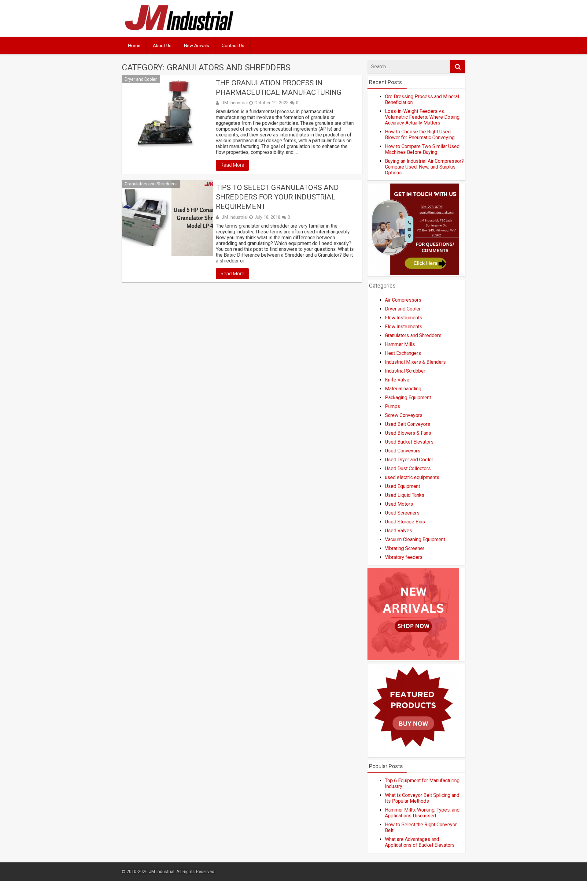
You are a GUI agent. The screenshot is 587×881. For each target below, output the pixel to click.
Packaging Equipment (408, 397)
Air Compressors (403, 300)
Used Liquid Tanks (404, 495)
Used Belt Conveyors (407, 424)
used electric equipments (412, 477)
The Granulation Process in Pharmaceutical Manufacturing (278, 88)
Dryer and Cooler (141, 79)
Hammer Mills (400, 344)
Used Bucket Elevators (409, 442)
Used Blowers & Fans (408, 433)
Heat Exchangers (403, 353)
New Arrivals (196, 45)
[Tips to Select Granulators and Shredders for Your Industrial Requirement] (167, 218)
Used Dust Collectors (408, 468)
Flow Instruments (403, 318)
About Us (162, 45)
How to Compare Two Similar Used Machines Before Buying (422, 149)
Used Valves (398, 530)
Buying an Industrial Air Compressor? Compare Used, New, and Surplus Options (424, 167)
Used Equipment (402, 486)
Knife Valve (397, 380)
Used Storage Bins (405, 522)
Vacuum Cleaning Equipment (415, 539)
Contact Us (233, 45)
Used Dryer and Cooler (409, 460)
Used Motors (399, 504)
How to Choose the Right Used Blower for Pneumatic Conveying (420, 134)
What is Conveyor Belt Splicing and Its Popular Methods (422, 798)
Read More (232, 165)
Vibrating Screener (404, 548)
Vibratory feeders (404, 557)
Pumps (392, 406)
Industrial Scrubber (405, 371)
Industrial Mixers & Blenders (415, 362)
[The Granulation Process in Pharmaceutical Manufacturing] (167, 113)
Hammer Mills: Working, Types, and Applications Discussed (422, 813)
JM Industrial (235, 103)
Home (134, 45)
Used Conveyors (402, 451)
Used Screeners (402, 513)
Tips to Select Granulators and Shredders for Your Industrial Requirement (277, 197)
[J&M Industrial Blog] (179, 30)
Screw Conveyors (404, 415)
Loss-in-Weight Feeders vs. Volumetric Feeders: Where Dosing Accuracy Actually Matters (422, 117)
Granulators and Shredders (151, 183)
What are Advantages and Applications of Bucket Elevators (420, 842)
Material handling (403, 389)
